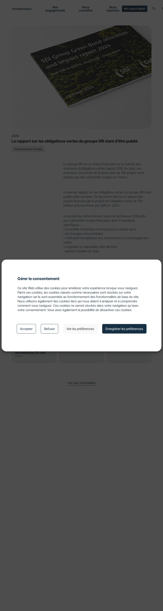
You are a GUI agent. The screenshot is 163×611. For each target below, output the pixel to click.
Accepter (26, 329)
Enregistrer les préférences (124, 329)
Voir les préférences (80, 329)
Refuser (49, 329)
